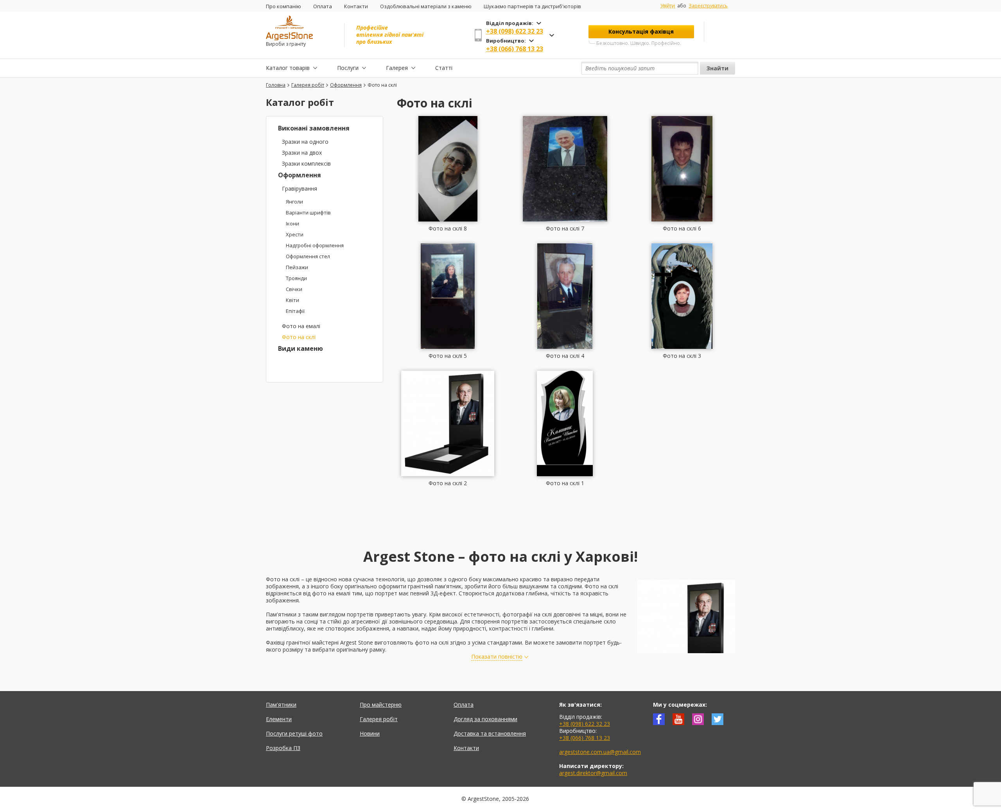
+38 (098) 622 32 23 (514, 31)
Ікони (292, 223)
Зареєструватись (708, 5)
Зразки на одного (305, 141)
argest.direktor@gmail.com (593, 773)
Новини (370, 733)
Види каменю (300, 348)
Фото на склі (299, 337)
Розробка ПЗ (283, 748)
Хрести (294, 234)
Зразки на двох (302, 152)
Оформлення (299, 175)
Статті (443, 67)
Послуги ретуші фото (294, 733)
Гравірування (299, 188)
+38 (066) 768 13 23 (514, 49)
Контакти (356, 6)
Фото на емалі (301, 326)
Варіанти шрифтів (308, 212)
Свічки (294, 289)
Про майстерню (381, 704)
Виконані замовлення (314, 128)
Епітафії (295, 310)
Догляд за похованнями (485, 719)
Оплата (322, 6)
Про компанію (283, 6)
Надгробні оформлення (315, 245)
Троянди (296, 278)
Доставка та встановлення (490, 733)
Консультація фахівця (641, 31)
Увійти (667, 6)
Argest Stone (356, 642)
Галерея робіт (379, 719)
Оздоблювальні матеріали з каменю (426, 6)
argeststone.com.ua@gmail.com (600, 752)
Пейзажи (297, 267)
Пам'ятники (281, 704)
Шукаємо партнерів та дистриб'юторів (532, 6)
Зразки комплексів (306, 163)
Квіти (292, 300)
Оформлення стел (308, 256)
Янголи (294, 201)
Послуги (348, 67)
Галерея (397, 67)
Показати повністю (496, 656)
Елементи (279, 719)
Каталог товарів (288, 67)
